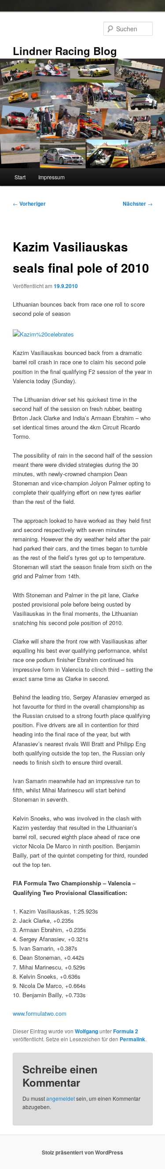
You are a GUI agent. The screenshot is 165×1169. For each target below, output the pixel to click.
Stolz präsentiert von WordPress (82, 1152)
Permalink (132, 1039)
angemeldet (60, 1098)
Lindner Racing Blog (65, 50)
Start (20, 177)
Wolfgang (86, 1031)
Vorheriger (29, 203)
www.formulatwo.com (39, 1013)
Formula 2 (125, 1031)
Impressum (51, 177)
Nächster (138, 203)
